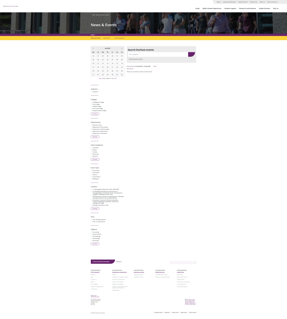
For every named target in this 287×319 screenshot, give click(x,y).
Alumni (219, 2)
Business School (243, 2)
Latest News (106, 38)
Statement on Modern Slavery (120, 277)
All (115, 78)
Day (100, 78)
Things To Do (253, 2)
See (95, 114)
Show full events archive (136, 59)
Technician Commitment (183, 282)
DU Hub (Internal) (181, 284)
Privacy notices (192, 312)
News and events (100, 15)
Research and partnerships (162, 277)
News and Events (96, 38)
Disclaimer (167, 312)
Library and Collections (229, 2)
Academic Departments (97, 286)
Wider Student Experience (212, 8)
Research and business (247, 8)
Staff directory (180, 279)
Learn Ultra (180, 274)
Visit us (275, 8)
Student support (230, 8)
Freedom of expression (118, 279)
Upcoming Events (120, 38)
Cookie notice (183, 312)
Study (197, 8)
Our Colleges (94, 284)
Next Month (130, 69)
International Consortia (161, 274)
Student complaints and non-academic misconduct (120, 287)
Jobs (92, 277)
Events (107, 15)
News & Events (104, 25)
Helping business (138, 274)
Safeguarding (115, 290)
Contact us (93, 279)
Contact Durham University (101, 261)
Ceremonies (94, 289)
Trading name (175, 312)
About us (262, 2)
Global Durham (264, 8)
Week (103, 78)
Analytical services (138, 277)
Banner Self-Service (182, 277)
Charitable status (158, 312)
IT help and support (182, 286)
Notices (114, 274)
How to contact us (272, 2)
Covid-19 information (117, 282)
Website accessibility (117, 284)
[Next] (122, 48)
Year (112, 78)
